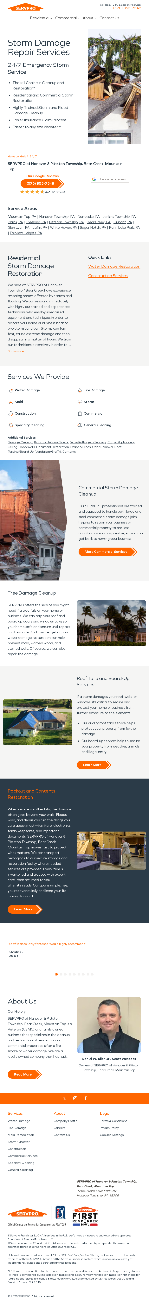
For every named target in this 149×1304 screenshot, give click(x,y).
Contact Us (109, 18)
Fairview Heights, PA (26, 233)
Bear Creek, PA (99, 222)
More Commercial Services (106, 552)
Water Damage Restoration (114, 266)
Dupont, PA (122, 222)
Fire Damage (17, 1128)
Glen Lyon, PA (18, 227)
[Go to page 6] (79, 974)
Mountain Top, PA (22, 216)
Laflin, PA (39, 227)
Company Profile (65, 1121)
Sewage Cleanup (20, 442)
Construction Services (108, 275)
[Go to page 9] (92, 974)
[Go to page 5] (74, 974)
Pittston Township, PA (66, 222)
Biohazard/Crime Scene (51, 442)
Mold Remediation (21, 1135)
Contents (69, 451)
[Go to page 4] (70, 974)
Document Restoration (52, 447)
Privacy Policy (109, 1128)
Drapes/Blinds (80, 447)
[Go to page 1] (57, 974)
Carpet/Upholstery (120, 442)
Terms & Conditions (113, 1121)
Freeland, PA (36, 222)
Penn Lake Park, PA (124, 227)
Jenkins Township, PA (119, 216)
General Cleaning (20, 1170)
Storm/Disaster (19, 1142)
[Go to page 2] (61, 974)
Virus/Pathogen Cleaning (88, 442)
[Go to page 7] (83, 974)
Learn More (92, 765)
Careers (59, 1128)
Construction (17, 1149)
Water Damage (19, 1121)
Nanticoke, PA (89, 216)
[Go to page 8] (88, 974)
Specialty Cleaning (21, 1163)
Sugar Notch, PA (93, 227)
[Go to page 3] (65, 974)
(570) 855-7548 (127, 8)
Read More (23, 1074)
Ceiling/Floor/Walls (21, 447)
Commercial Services (22, 1156)
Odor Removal (102, 447)
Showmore (16, 351)
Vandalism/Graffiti (48, 451)
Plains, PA (15, 222)
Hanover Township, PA (57, 216)
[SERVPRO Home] (25, 7)
